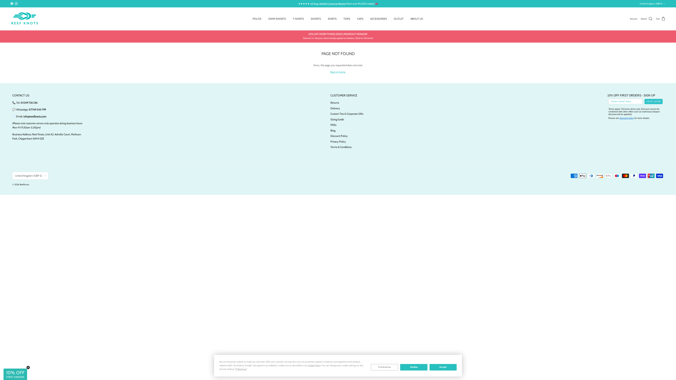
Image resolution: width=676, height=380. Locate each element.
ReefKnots (24, 184)
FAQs (333, 124)
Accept (443, 367)
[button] (15, 374)
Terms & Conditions (341, 147)
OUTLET (398, 18)
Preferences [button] (240, 369)
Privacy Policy (338, 141)
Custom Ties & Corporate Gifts (346, 113)
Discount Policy (339, 136)
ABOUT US (416, 18)
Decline (414, 367)
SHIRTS (332, 18)
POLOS (257, 18)
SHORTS (316, 18)
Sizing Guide (337, 119)
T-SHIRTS (298, 18)
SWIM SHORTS (277, 18)
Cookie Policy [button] (314, 365)
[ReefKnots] (25, 19)
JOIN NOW (653, 101)
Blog (332, 130)
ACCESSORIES (378, 18)
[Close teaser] (28, 367)
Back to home (338, 72)
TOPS (346, 18)
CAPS (360, 18)
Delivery (335, 108)
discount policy (627, 118)
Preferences (384, 367)
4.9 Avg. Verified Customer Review (328, 3)
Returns (334, 102)
